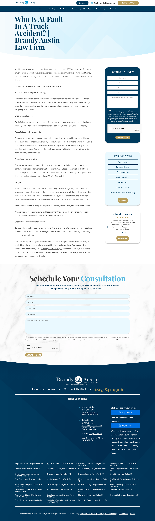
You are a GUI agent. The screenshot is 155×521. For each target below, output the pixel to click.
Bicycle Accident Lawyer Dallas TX (29, 463)
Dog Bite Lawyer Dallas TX (121, 474)
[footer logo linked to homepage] (77, 380)
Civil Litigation (122, 177)
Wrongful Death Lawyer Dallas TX (92, 500)
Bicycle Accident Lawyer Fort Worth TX (62, 464)
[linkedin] (69, 399)
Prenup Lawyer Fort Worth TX (59, 490)
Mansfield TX (87, 440)
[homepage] (26, 3)
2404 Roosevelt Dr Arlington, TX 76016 (90, 413)
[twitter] (76, 399)
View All (122, 200)
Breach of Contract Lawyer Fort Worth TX (91, 464)
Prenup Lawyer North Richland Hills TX (91, 490)
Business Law (123, 172)
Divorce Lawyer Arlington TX (59, 474)
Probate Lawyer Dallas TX (121, 490)
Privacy (133, 513)
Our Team (63, 9)
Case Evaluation (43, 389)
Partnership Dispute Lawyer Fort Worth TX (29, 485)
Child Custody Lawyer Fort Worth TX (92, 469)
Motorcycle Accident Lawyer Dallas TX (93, 480)
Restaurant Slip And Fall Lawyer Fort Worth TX (28, 496)
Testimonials (100, 9)
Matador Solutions (88, 513)
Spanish (82, 3)
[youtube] (85, 399)
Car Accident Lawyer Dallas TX (27, 469)
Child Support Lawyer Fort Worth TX (124, 469)
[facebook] (72, 399)
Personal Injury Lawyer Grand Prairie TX (123, 485)
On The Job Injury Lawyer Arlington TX (125, 480)
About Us (51, 9)
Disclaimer (123, 513)
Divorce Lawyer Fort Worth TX (91, 474)
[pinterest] (82, 399)
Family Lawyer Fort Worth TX (59, 479)
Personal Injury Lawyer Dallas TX (92, 485)
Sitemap (101, 513)
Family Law (123, 162)
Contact (113, 9)
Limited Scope (122, 187)
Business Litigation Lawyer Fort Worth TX (123, 464)
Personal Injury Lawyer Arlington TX (61, 485)
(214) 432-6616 (88, 423)
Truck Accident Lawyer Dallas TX (28, 500)
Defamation (122, 182)
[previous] (107, 226)
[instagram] (79, 399)
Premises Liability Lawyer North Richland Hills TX (28, 490)
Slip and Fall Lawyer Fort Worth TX (124, 495)
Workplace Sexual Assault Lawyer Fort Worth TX (61, 501)
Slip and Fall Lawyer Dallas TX (90, 495)
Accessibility (111, 513)
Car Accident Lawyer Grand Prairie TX (61, 469)
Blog (89, 9)
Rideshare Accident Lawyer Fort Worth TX (60, 496)
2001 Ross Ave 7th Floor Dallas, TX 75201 (92, 426)
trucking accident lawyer (51, 248)
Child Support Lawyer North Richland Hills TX (27, 475)
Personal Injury (122, 167)
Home (41, 9)
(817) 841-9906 (128, 3)
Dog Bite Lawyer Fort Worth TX (28, 479)
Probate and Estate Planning (122, 192)
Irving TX (96, 438)
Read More (122, 238)
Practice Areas (77, 9)
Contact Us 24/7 (75, 389)
